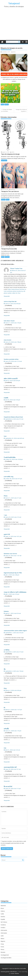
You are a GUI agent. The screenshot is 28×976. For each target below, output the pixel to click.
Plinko (5, 496)
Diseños (3, 916)
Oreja (2, 944)
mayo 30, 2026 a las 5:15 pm (13, 788)
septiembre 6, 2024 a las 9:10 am (14, 419)
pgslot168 (7, 534)
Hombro (3, 927)
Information (4, 933)
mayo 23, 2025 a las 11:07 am (13, 555)
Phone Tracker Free (16, 268)
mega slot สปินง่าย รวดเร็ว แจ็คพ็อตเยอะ (15, 592)
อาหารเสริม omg (8, 476)
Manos (2, 938)
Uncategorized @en (6, 957)
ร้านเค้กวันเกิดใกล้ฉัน (9, 457)
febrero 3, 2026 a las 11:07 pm (13, 709)
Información (4, 160)
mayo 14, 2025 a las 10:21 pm (13, 536)
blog (5, 688)
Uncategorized (5, 955)
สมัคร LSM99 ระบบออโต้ (10, 378)
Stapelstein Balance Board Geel (13, 417)
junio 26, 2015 (5, 189)
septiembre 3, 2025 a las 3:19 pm (14, 652)
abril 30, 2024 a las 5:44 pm (12, 400)
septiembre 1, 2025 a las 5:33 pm (14, 632)
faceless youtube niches (11, 359)
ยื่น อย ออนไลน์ (8, 786)
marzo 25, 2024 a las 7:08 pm (13, 342)
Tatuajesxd (14, 3)
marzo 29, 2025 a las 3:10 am (13, 517)
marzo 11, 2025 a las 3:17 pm (13, 498)
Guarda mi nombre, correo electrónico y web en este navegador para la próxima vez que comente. (13, 843)
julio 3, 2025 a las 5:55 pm (12, 594)
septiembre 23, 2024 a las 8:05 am (14, 438)
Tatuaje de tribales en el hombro (6, 110)
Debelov (6, 611)
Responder (7, 296)
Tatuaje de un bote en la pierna (21, 110)
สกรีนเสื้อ (6, 729)
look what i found (9, 321)
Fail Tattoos (4, 922)
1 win (5, 515)
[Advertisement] (14, 25)
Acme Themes (15, 973)
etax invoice (7, 340)
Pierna (7, 199)
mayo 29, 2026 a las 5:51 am (13, 769)
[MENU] (26, 42)
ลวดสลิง (6, 398)
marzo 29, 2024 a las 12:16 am (13, 361)
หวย (5, 748)
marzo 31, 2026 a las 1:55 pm (13, 730)
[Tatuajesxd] (2, 42)
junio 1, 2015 (5, 246)
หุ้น (5, 669)
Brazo (2, 104)
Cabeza (3, 911)
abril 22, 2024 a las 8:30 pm (12, 380)
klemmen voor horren (10, 553)
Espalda (3, 919)
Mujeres (6, 104)
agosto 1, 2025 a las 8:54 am (13, 613)
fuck (5, 436)
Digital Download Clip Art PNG (13, 573)
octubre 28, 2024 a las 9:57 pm (13, 478)
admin (14, 52)
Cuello (2, 914)
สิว (4, 707)
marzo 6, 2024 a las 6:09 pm (13, 303)
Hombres (7, 257)
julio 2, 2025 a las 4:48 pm (12, 575)
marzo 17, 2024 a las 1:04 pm (13, 323)
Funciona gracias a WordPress (9, 971)
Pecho (2, 946)
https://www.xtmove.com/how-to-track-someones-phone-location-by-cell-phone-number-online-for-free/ (15, 291)
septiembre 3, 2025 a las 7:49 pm (14, 671)
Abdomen (3, 905)
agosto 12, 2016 (5, 152)
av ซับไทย (6, 650)
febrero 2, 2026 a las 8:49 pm (13, 690)
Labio (2, 936)
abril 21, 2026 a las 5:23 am (12, 750)
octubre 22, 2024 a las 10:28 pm (14, 459)
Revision (3, 952)
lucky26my (12, 189)
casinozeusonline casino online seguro (15, 630)
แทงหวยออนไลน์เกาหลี (10, 767)
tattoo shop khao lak (10, 301)
